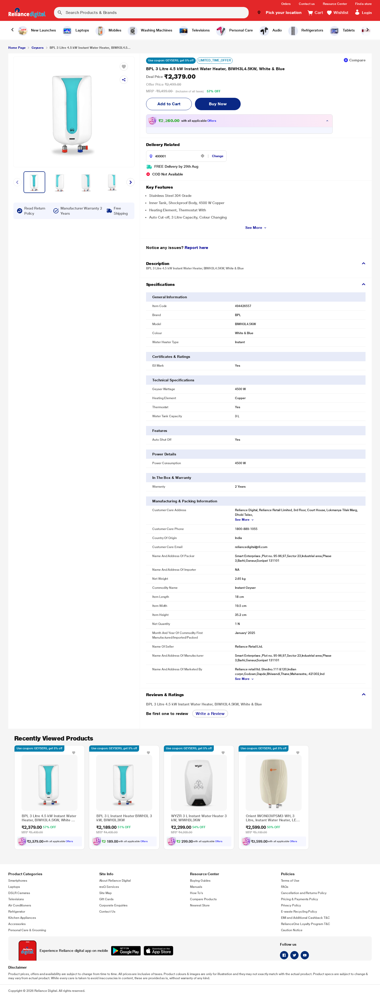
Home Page (16, 48)
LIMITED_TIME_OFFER (215, 60)
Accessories (17, 924)
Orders (286, 4)
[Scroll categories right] (367, 30)
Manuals (196, 887)
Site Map (105, 893)
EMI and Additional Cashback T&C (305, 918)
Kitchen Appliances (22, 918)
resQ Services (109, 887)
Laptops (14, 887)
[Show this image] (34, 182)
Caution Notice (291, 930)
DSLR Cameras (19, 893)
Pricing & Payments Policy (299, 899)
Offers (212, 121)
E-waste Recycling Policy (299, 911)
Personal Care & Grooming (27, 930)
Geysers (38, 48)
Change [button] (217, 156)
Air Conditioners (19, 905)
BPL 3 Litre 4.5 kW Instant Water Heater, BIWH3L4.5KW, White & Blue (215, 68)
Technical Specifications (173, 380)
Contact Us (107, 911)
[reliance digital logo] (27, 12)
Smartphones (17, 880)
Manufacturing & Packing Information (184, 501)
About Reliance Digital (115, 880)
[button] (279, 12)
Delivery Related (162, 144)
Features (159, 431)
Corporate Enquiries (113, 905)
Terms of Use (290, 880)
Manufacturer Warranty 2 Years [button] (81, 210)
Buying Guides (200, 880)
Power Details (164, 454)
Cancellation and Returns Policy (303, 893)
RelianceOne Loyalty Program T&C (305, 924)
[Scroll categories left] (12, 30)
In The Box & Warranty (171, 478)
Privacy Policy (291, 905)
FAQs (284, 887)
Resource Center (335, 4)
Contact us (306, 4)
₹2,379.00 (170, 76)
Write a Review (210, 713)
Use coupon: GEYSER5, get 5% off (171, 60)
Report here (196, 247)
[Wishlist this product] (74, 753)
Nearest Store (200, 905)
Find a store (363, 4)
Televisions (16, 899)
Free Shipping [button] (121, 210)
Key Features (159, 187)
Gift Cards (106, 899)
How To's (196, 893)
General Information (169, 297)
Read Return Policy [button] (34, 210)
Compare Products (203, 899)
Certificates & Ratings (171, 357)
